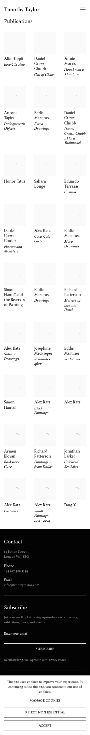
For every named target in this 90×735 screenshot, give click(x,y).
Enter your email (16, 633)
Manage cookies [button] (45, 700)
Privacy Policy (57, 660)
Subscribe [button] (45, 649)
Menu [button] (82, 10)
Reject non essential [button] (45, 712)
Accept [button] (45, 725)
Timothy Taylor (22, 10)
